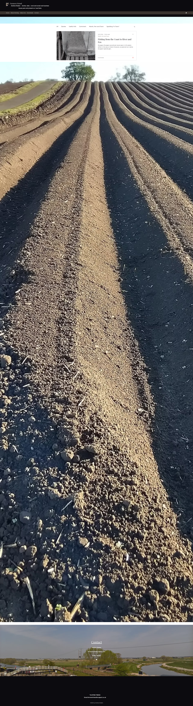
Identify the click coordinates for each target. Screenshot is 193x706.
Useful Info (72, 26)
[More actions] (133, 34)
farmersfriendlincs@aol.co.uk (97, 697)
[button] (134, 27)
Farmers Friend (16, 3)
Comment (82, 26)
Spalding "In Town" (113, 26)
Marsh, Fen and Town (96, 26)
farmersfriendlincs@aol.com (96, 651)
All (57, 26)
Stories (63, 26)
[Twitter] (186, 13)
